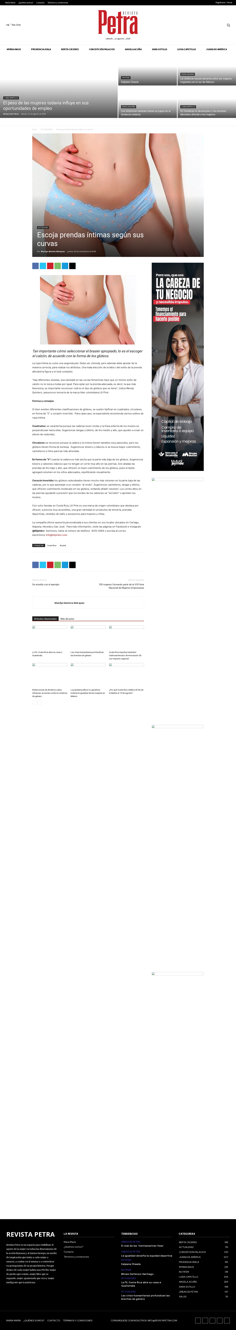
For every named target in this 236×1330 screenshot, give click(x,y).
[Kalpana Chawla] (147, 69)
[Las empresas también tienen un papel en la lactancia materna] (147, 102)
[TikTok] (209, 25)
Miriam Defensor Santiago (137, 1274)
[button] (228, 25)
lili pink (63, 545)
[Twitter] (215, 25)
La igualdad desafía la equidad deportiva (146, 1256)
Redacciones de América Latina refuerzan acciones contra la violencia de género (49, 693)
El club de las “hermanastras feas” (142, 1246)
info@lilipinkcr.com (56, 534)
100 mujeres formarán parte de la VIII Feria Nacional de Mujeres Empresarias (121, 586)
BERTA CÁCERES (187, 74)
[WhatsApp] (57, 266)
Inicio (34, 129)
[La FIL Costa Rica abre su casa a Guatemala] (49, 637)
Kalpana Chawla (131, 1264)
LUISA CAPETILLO (11, 98)
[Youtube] (221, 25)
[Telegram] (65, 266)
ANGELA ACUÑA (128, 107)
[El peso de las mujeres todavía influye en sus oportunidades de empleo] (59, 86)
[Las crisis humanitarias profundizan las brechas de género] (88, 637)
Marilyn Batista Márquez (53, 251)
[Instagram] (203, 25)
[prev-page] (34, 703)
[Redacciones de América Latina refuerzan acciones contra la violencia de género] (49, 675)
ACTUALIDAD (47, 129)
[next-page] (39, 703)
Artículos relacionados (45, 619)
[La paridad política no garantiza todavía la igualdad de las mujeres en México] (88, 675)
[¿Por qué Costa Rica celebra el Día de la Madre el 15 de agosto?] (126, 675)
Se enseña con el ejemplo (45, 584)
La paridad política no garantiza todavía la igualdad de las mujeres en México (88, 693)
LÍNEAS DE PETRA (130, 1242)
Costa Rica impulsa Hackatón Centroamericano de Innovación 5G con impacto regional (125, 655)
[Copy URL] (72, 266)
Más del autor (67, 619)
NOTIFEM (125, 78)
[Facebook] (197, 25)
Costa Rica (51, 545)
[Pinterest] (50, 266)
